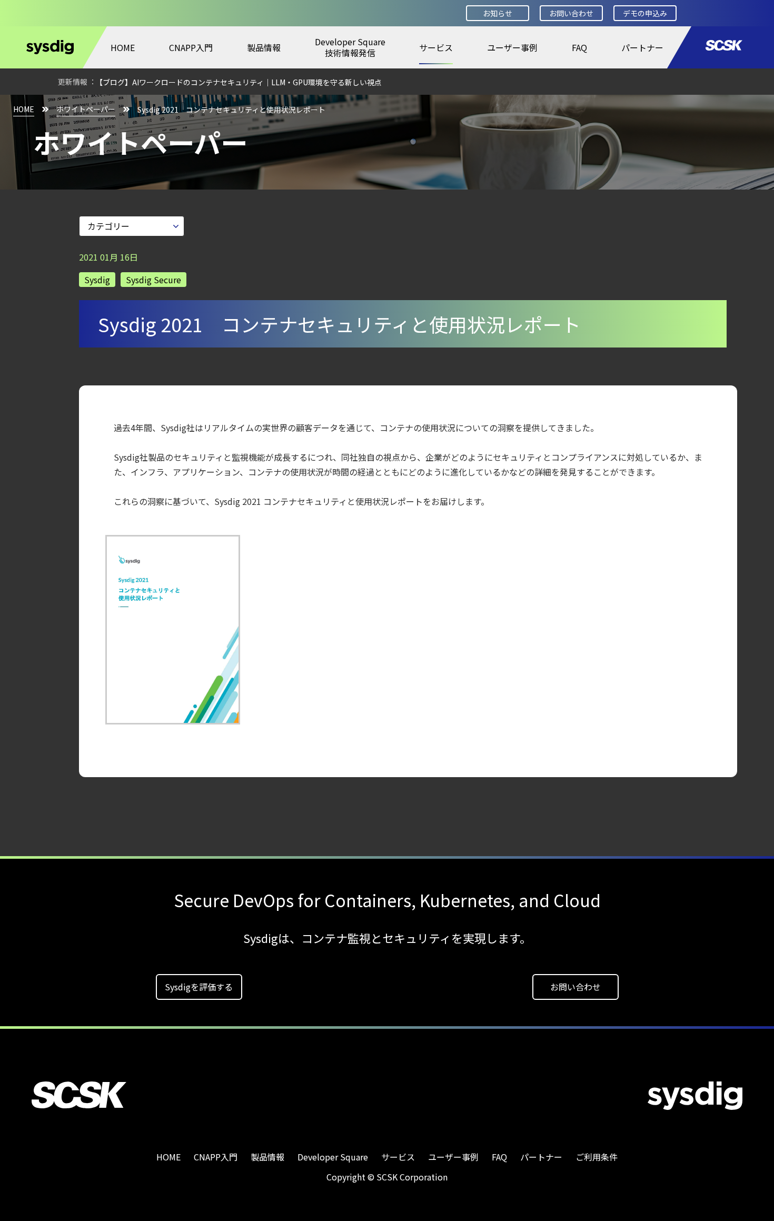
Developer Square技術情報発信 (350, 47)
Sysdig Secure (153, 279)
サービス (436, 47)
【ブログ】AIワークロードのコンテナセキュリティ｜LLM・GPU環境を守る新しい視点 (238, 82)
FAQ (579, 47)
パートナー (642, 47)
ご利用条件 (596, 1156)
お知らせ (497, 13)
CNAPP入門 (191, 47)
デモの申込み (645, 13)
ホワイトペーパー (85, 109)
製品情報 (264, 47)
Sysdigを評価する (199, 986)
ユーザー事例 (512, 47)
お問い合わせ (571, 13)
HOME (123, 47)
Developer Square (332, 1156)
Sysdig (97, 279)
